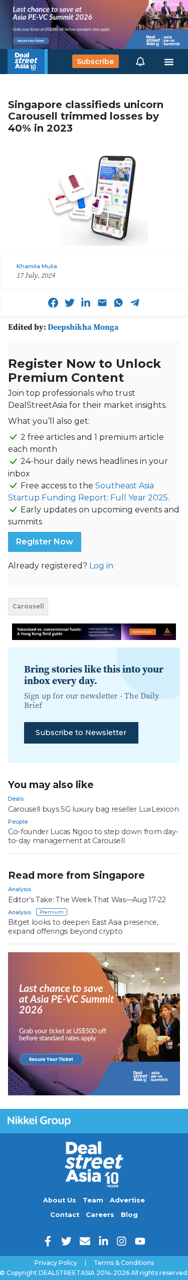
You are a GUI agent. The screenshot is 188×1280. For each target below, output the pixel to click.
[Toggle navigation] (169, 61)
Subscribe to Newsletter (81, 732)
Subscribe (95, 61)
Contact (64, 1214)
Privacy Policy (56, 1263)
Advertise (127, 1200)
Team (93, 1200)
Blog (129, 1214)
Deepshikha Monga (83, 326)
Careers (100, 1214)
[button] (140, 62)
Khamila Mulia (37, 266)
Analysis (19, 889)
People (18, 821)
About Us (59, 1200)
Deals (16, 798)
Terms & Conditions (124, 1263)
